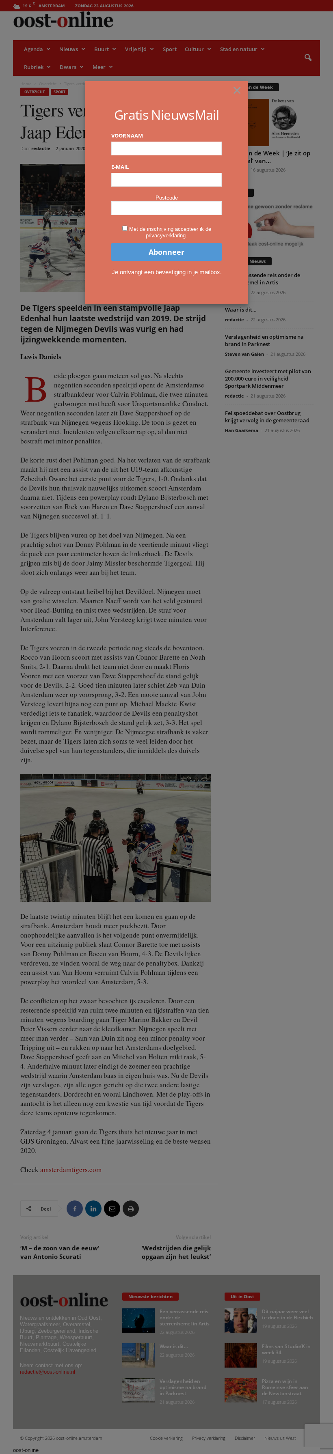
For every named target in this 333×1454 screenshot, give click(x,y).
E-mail (120, 166)
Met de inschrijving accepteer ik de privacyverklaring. (170, 232)
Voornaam (127, 135)
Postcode (167, 198)
